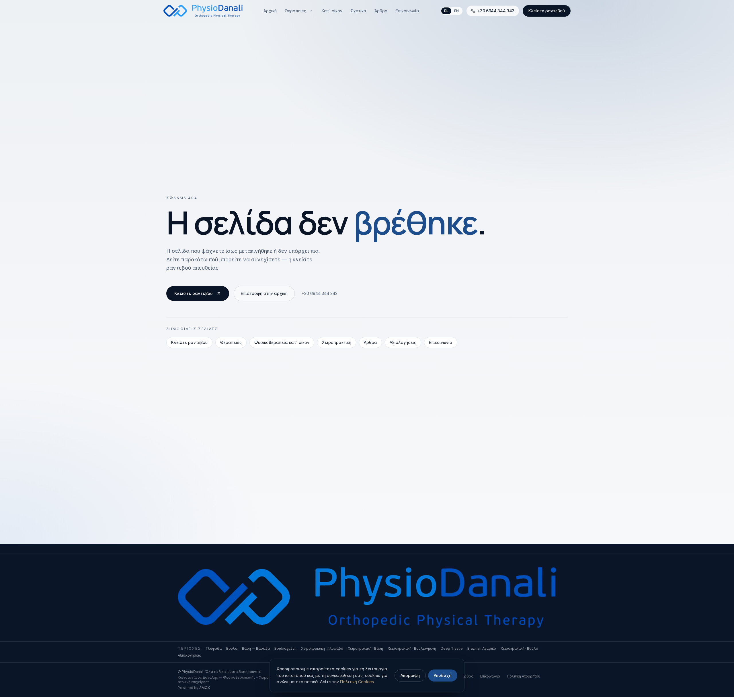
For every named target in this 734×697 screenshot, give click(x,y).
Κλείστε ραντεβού (546, 10)
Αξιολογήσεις (403, 342)
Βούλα (231, 648)
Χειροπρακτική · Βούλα (519, 648)
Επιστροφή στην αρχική (264, 293)
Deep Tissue (452, 648)
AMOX (204, 688)
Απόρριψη (410, 675)
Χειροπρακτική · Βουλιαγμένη (412, 648)
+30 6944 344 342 (319, 293)
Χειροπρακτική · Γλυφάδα (322, 648)
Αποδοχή (443, 675)
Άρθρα (370, 342)
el (446, 11)
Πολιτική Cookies (357, 681)
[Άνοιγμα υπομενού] (311, 11)
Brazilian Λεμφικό (481, 648)
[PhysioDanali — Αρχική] (203, 11)
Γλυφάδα (214, 648)
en (456, 11)
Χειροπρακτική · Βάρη (365, 648)
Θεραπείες (231, 342)
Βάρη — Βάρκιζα (256, 648)
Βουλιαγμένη (285, 648)
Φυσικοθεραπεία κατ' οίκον (281, 342)
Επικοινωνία (440, 342)
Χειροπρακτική (336, 342)
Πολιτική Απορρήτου (523, 676)
